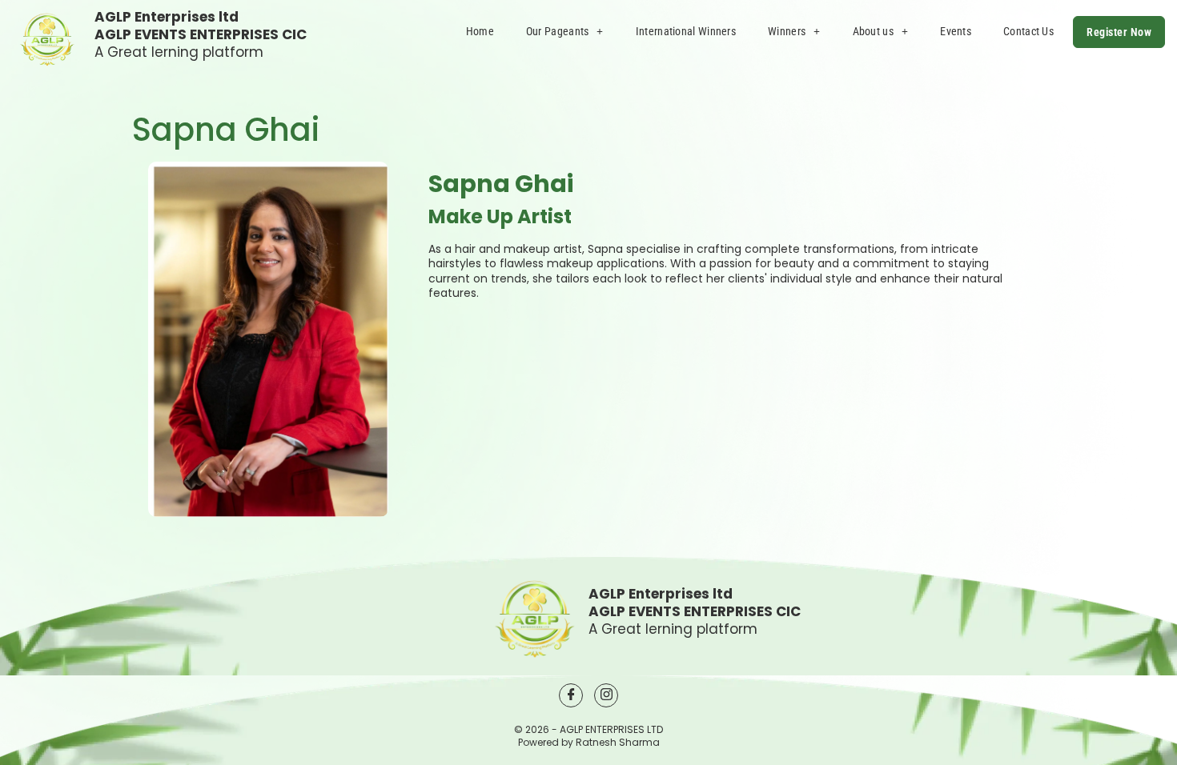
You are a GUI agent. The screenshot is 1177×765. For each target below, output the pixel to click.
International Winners (686, 31)
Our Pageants (557, 31)
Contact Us (1028, 31)
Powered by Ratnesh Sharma (589, 742)
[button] (565, 31)
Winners (786, 31)
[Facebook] (571, 695)
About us (873, 31)
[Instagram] (606, 695)
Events (955, 31)
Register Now (1119, 32)
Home (480, 31)
